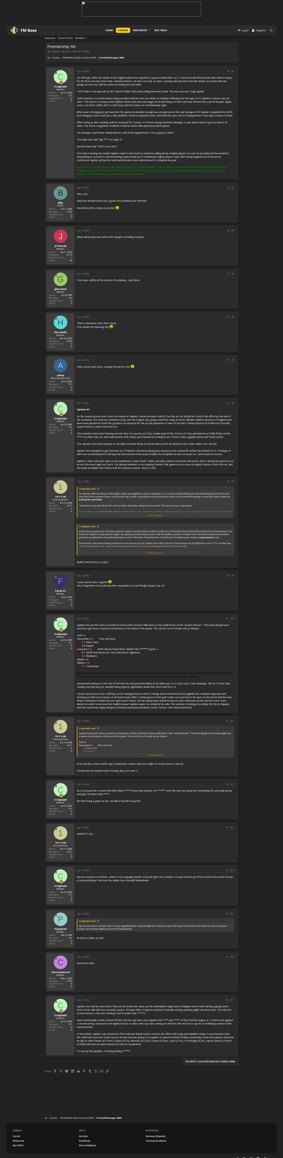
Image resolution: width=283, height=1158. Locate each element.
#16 (232, 956)
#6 (233, 360)
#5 (233, 316)
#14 (232, 870)
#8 (233, 481)
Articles (83, 1136)
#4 (233, 273)
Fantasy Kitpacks (155, 1136)
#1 (233, 71)
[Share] (228, 71)
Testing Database (156, 1140)
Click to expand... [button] (155, 515)
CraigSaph (55, 51)
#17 (232, 1000)
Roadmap (84, 1140)
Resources (140, 30)
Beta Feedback (87, 1145)
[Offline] (56, 73)
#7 (233, 403)
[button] (149, 30)
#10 (232, 618)
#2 (233, 187)
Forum (16, 1136)
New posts (50, 37)
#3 (233, 230)
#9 (233, 575)
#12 (232, 784)
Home (109, 30)
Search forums (65, 37)
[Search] (271, 30)
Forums (123, 30)
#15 (232, 913)
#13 (232, 827)
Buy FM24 (161, 30)
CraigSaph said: (87, 488)
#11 (232, 721)
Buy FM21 (18, 1145)
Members (80, 37)
